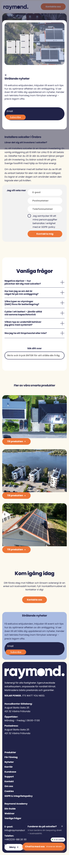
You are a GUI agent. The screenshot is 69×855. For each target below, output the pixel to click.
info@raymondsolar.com (18, 830)
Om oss (8, 786)
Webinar (9, 813)
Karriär (8, 766)
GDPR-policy (48, 227)
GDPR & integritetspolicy (18, 796)
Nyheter (9, 762)
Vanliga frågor (12, 818)
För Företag (10, 757)
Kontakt (9, 781)
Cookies (9, 791)
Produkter (10, 752)
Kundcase (10, 771)
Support (9, 776)
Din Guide (10, 808)
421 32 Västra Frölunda (17, 711)
